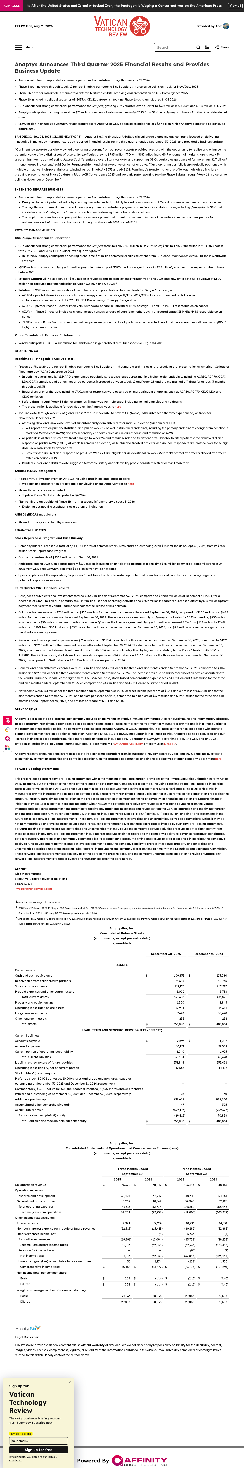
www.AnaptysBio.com (128, 744)
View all (235, 5)
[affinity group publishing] (7, 738)
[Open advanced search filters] (207, 47)
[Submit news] (7, 720)
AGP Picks (12, 5)
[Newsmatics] (7, 747)
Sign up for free (38, 1449)
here (118, 406)
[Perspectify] (7, 729)
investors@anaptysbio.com (33, 889)
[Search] (198, 47)
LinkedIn (170, 744)
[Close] (69, 1382)
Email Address (21, 1434)
